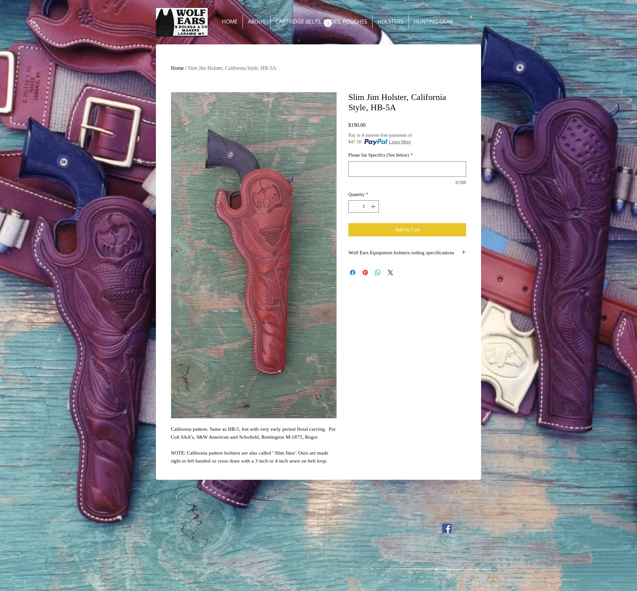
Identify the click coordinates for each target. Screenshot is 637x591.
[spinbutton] (364, 206)
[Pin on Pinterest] (365, 272)
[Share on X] (390, 272)
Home (177, 68)
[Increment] (374, 206)
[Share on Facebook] (353, 272)
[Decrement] (353, 206)
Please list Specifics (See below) (380, 155)
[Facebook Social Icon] (447, 528)
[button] (471, 16)
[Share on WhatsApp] (378, 272)
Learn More (400, 141)
